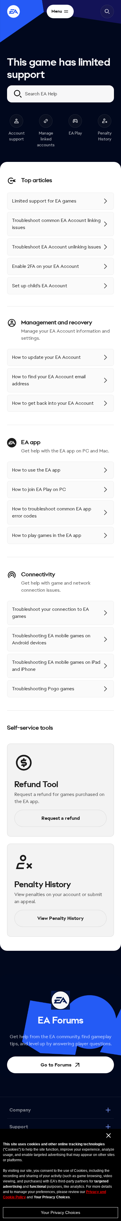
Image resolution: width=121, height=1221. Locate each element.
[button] (60, 1074)
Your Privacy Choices (60, 1212)
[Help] (13, 11)
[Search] (107, 11)
